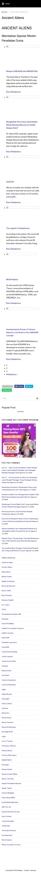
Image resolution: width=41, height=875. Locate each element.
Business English (8, 600)
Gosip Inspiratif (7, 656)
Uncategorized (7, 835)
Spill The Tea (6, 807)
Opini (4, 736)
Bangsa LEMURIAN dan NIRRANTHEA (22, 71)
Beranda (4, 12)
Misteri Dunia (6, 718)
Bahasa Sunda (7, 576)
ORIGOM (10, 182)
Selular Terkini (7, 788)
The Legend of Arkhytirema (17, 228)
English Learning (7, 633)
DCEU (4, 609)
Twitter (29, 386)
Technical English (8, 821)
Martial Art (5, 713)
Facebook (20, 386)
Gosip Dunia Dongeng (9, 652)
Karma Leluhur (7, 703)
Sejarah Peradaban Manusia (11, 783)
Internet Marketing (8, 685)
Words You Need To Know (11, 845)
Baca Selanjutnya (13, 92)
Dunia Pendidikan (8, 623)
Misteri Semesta (7, 722)
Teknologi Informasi (9, 830)
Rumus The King (8, 779)
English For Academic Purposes (13, 628)
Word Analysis (7, 840)
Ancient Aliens (7, 567)
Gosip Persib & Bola (9, 661)
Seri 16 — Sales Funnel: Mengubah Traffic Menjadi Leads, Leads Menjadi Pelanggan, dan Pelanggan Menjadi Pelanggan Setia (19, 470)
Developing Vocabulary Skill (11, 614)
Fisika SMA (5, 638)
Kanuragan (5, 699)
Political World (7, 750)
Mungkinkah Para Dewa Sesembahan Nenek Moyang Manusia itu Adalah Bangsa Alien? (21, 125)
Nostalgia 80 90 (7, 732)
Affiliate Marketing (8, 558)
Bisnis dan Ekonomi (8, 586)
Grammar (5, 666)
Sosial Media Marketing (10, 802)
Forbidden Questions (9, 642)
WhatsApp (7, 390)
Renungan (5, 765)
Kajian (4, 689)
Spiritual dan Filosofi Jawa (11, 812)
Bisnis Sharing (7, 595)
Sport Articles (7, 816)
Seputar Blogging (8, 793)
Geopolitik (5, 647)
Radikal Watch (7, 760)
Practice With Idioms (9, 755)
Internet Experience (9, 680)
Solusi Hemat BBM (8, 798)
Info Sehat (5, 675)
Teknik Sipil (6, 826)
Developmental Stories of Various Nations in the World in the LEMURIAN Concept (22, 332)
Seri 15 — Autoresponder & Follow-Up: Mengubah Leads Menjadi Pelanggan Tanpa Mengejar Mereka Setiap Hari (19, 479)
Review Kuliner (7, 769)
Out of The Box (7, 741)
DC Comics (6, 605)
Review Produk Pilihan (9, 774)
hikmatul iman (6, 671)
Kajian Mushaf (7, 694)
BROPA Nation (12, 279)
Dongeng (5, 619)
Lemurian (5, 708)
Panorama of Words (9, 746)
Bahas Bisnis (6, 572)
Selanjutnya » (11, 374)
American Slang (7, 562)
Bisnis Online (6, 591)
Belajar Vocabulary (8, 581)
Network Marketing (9, 727)
